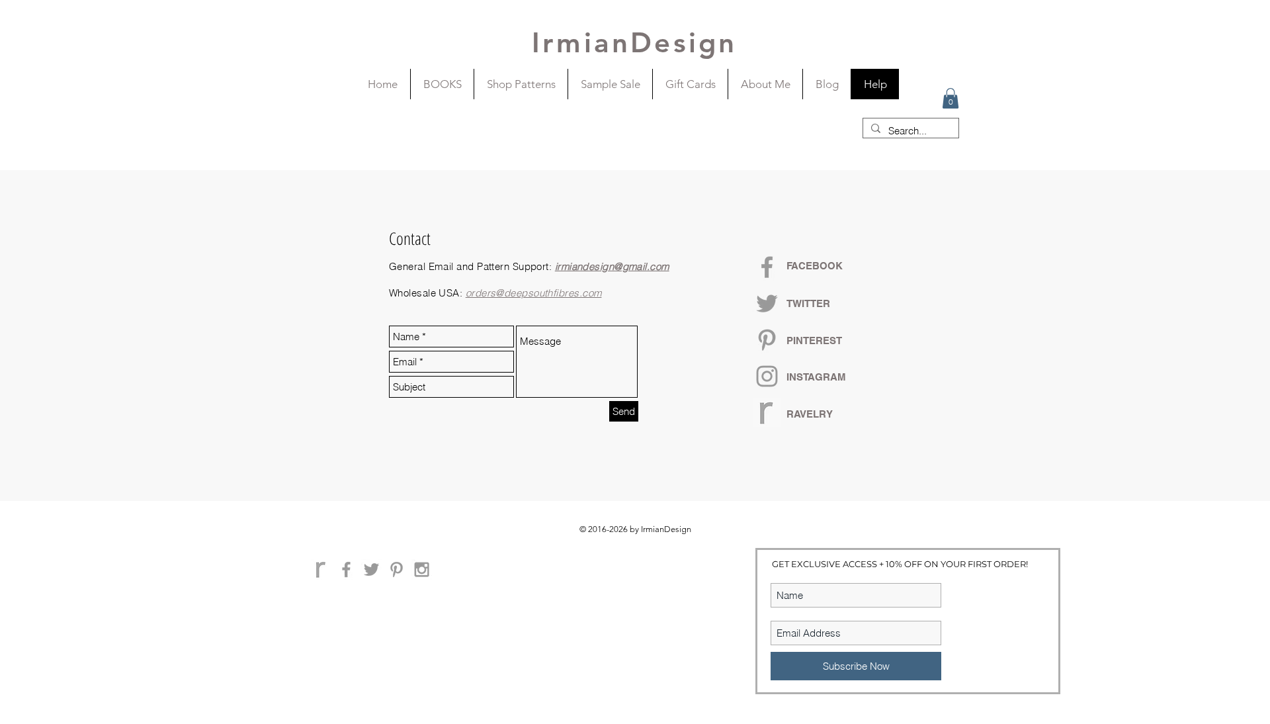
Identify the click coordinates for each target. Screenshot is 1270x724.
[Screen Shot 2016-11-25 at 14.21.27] (321, 569)
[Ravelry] (767, 412)
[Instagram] (767, 376)
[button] (950, 98)
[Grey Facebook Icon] (767, 267)
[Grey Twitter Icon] (767, 303)
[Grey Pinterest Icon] (767, 340)
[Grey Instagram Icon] (421, 569)
